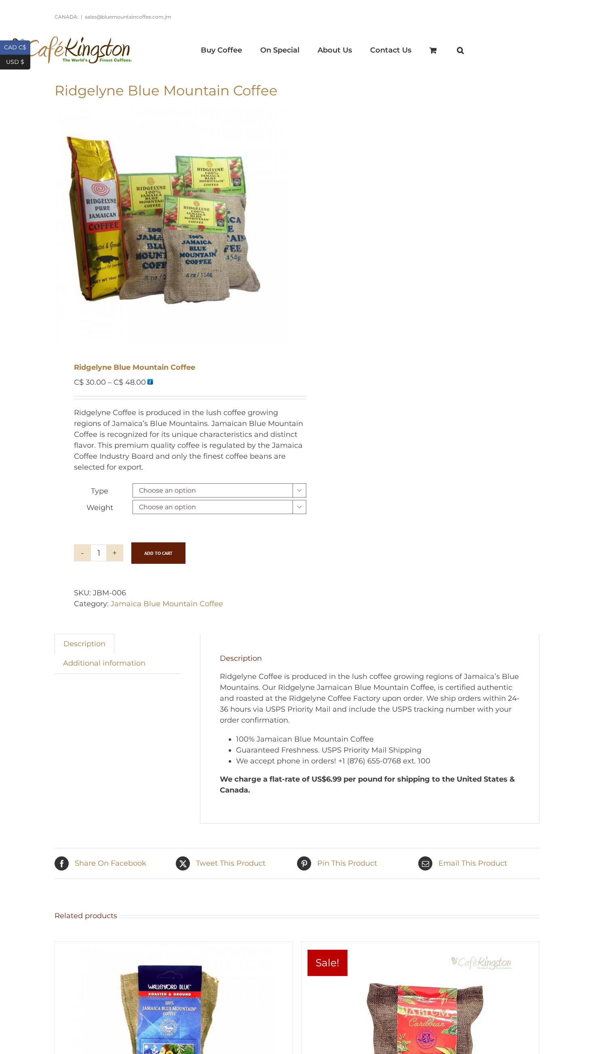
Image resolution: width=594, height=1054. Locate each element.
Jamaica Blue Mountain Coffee (167, 603)
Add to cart (158, 553)
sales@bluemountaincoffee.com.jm (128, 17)
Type (99, 491)
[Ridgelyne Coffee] (171, 225)
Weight (99, 507)
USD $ (18, 61)
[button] (460, 49)
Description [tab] (84, 643)
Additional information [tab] (104, 663)
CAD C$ (17, 46)
